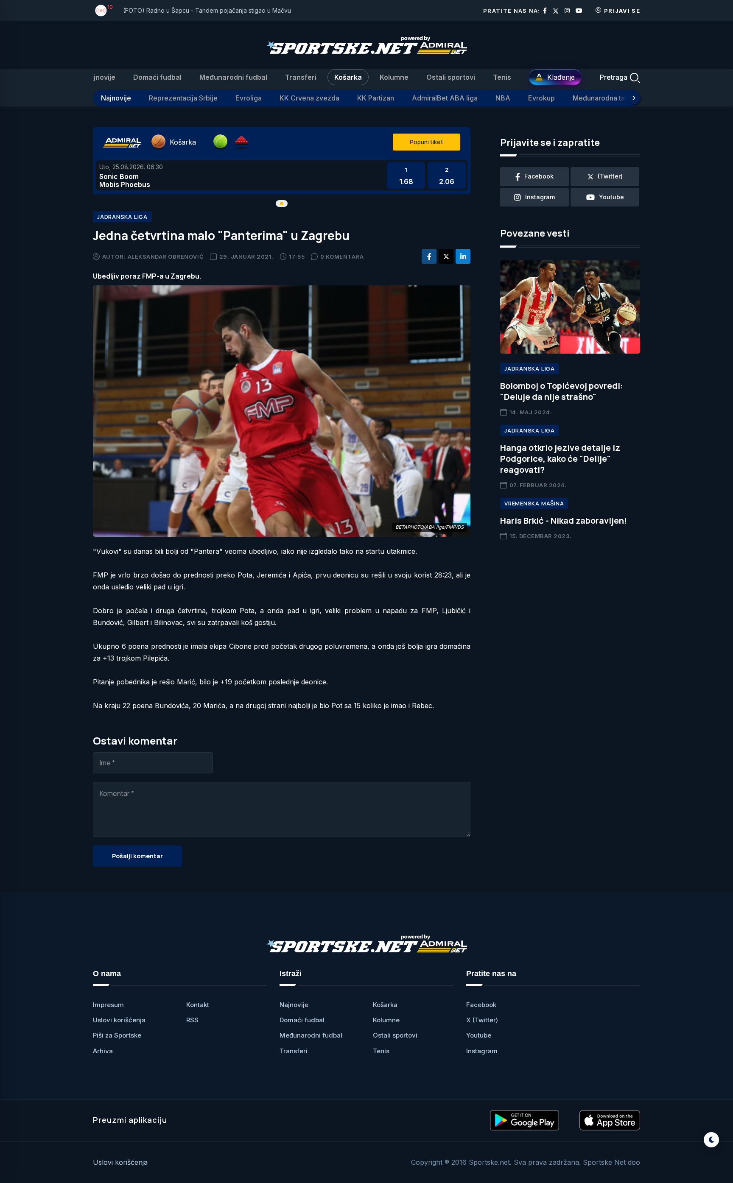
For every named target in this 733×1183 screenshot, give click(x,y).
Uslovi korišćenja (119, 1020)
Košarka (348, 77)
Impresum (108, 1005)
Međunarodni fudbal (233, 77)
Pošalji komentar (137, 856)
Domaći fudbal (157, 77)
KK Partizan (375, 98)
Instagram (482, 1051)
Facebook (481, 1005)
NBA (502, 98)
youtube (611, 197)
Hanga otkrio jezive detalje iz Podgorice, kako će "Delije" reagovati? (560, 458)
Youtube (478, 1035)
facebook (539, 176)
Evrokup (541, 98)
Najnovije (99, 77)
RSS (192, 1020)
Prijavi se (622, 10)
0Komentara (342, 256)
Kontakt (197, 1005)
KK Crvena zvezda (309, 98)
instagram (540, 197)
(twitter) (610, 176)
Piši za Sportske (117, 1035)
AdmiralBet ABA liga (445, 98)
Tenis (502, 77)
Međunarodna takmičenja (613, 98)
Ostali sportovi (450, 77)
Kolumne (394, 77)
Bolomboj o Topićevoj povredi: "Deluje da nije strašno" (561, 391)
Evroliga (248, 98)
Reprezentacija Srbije (183, 98)
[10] (101, 11)
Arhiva (103, 1051)
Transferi (300, 77)
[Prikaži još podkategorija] (633, 98)
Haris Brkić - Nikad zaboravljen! (563, 520)
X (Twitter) (482, 1020)
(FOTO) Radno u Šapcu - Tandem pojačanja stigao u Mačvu (207, 10)
